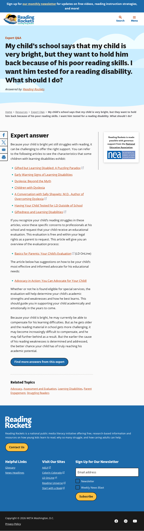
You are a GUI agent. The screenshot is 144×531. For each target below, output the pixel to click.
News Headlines (14, 472)
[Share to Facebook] (4, 135)
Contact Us (16, 447)
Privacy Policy (13, 524)
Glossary (10, 467)
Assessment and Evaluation (40, 388)
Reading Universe (54, 483)
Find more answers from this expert (39, 362)
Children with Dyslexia (30, 188)
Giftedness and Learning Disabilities (40, 212)
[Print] (4, 157)
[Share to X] (4, 142)
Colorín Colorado (53, 472)
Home (8, 112)
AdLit (46, 467)
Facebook (116, 521)
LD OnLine (49, 477)
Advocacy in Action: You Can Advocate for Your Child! (51, 281)
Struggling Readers (38, 393)
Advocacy (16, 388)
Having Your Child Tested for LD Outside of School (49, 205)
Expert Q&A (13, 38)
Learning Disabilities (70, 388)
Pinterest (125, 521)
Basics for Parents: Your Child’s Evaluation (44, 253)
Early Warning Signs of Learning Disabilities (44, 175)
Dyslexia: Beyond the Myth (33, 181)
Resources (21, 112)
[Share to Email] (4, 150)
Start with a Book (53, 488)
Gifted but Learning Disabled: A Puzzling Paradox (49, 168)
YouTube (135, 521)
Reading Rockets (33, 89)
